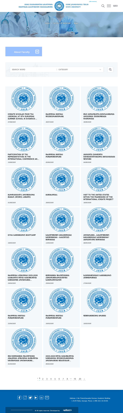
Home (47, 23)
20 (80, 379)
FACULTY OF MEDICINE (62, 23)
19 (75, 379)
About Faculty (22, 52)
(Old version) (93, 1)
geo (115, 6)
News (76, 23)
